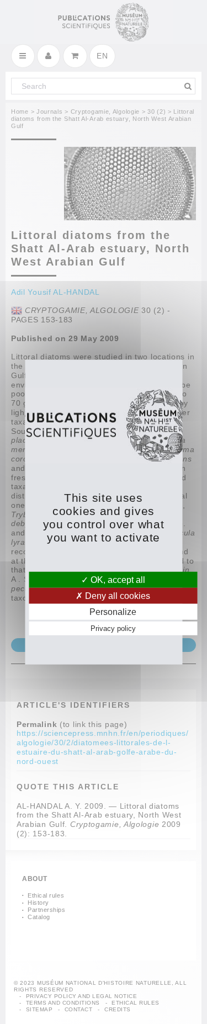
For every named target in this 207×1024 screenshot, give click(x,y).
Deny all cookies (116, 595)
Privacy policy (113, 628)
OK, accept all (116, 579)
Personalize (112, 612)
